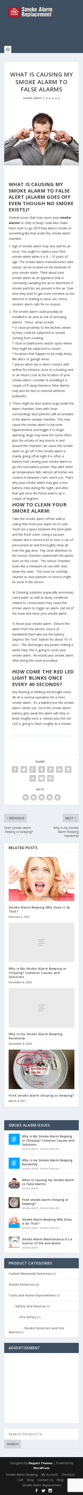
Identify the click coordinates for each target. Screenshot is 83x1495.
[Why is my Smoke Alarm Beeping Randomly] (42, 1008)
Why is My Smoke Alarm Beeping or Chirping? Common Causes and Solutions (38, 972)
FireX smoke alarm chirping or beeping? (41, 1095)
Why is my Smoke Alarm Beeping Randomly (35, 1036)
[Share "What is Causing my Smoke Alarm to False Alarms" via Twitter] (23, 769)
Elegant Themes (40, 1463)
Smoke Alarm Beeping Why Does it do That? (39, 909)
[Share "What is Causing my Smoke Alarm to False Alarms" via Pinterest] (50, 769)
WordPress (41, 1468)
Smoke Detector (50, 1149)
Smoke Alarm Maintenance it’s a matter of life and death (47, 1241)
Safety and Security (30, 1306)
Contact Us (45, 1480)
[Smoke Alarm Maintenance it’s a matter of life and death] (14, 1242)
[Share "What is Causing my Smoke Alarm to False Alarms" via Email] (41, 778)
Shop (30, 1480)
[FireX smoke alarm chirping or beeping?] (42, 1069)
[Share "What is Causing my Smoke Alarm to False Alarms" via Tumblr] (41, 769)
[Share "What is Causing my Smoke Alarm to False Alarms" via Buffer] (68, 769)
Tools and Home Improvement (32, 1295)
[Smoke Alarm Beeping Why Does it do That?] (42, 879)
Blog (60, 1480)
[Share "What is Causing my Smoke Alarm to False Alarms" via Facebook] (15, 769)
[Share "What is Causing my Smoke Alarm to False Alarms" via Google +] (32, 769)
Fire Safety (28, 1317)
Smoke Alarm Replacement (41, 1485)
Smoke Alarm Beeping (22, 1474)
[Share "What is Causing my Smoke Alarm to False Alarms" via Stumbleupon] (32, 778)
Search (13, 1444)
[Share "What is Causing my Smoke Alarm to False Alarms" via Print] (50, 778)
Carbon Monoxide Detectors (30, 1273)
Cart (20, 1480)
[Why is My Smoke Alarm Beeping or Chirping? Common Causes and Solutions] (42, 942)
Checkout (68, 1474)
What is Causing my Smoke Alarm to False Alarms (48, 1182)
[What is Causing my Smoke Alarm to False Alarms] (41, 137)
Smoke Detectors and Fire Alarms (36, 1330)
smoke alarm (32, 98)
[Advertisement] (43, 34)
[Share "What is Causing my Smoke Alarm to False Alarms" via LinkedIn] (59, 769)
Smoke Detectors (22, 1284)
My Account (49, 1474)
